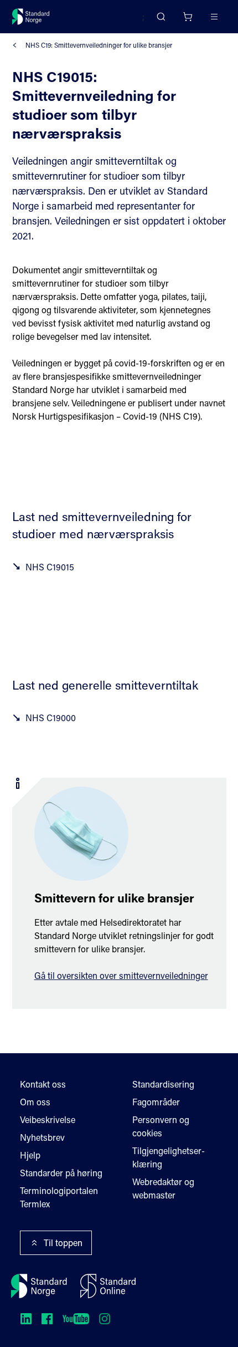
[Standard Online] (108, 1286)
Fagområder (156, 1102)
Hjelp (30, 1155)
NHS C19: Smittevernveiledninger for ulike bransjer (98, 44)
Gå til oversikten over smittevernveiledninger (121, 975)
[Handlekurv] (187, 16)
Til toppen (63, 1242)
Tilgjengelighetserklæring (168, 1157)
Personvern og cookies (160, 1126)
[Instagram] (105, 1319)
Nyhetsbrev (42, 1137)
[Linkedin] (26, 1319)
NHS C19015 (49, 567)
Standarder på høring (61, 1172)
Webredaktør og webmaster (163, 1188)
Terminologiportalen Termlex (59, 1197)
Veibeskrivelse (47, 1119)
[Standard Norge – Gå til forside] (31, 16)
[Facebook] (47, 1319)
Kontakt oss (43, 1084)
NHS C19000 (50, 717)
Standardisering (163, 1084)
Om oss (35, 1102)
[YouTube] (76, 1319)
